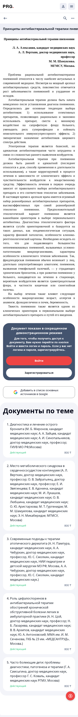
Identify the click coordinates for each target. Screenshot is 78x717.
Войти (39, 360)
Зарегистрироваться (39, 373)
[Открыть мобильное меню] (71, 6)
